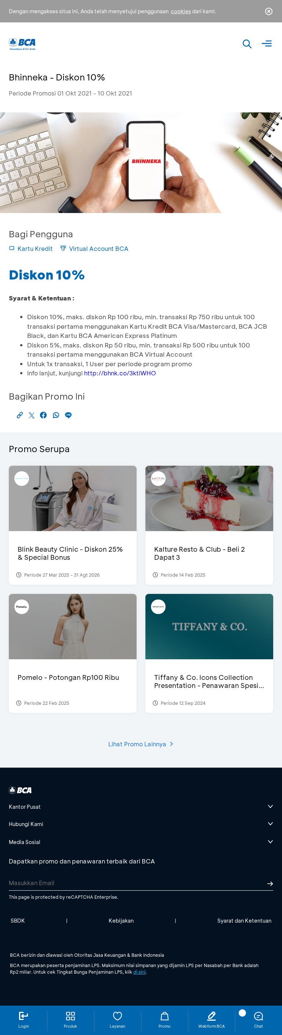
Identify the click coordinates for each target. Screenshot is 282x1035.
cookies (181, 11)
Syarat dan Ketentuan (244, 920)
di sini (139, 972)
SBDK (18, 920)
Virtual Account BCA (99, 248)
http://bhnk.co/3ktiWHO (120, 373)
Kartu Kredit (35, 248)
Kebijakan (121, 920)
